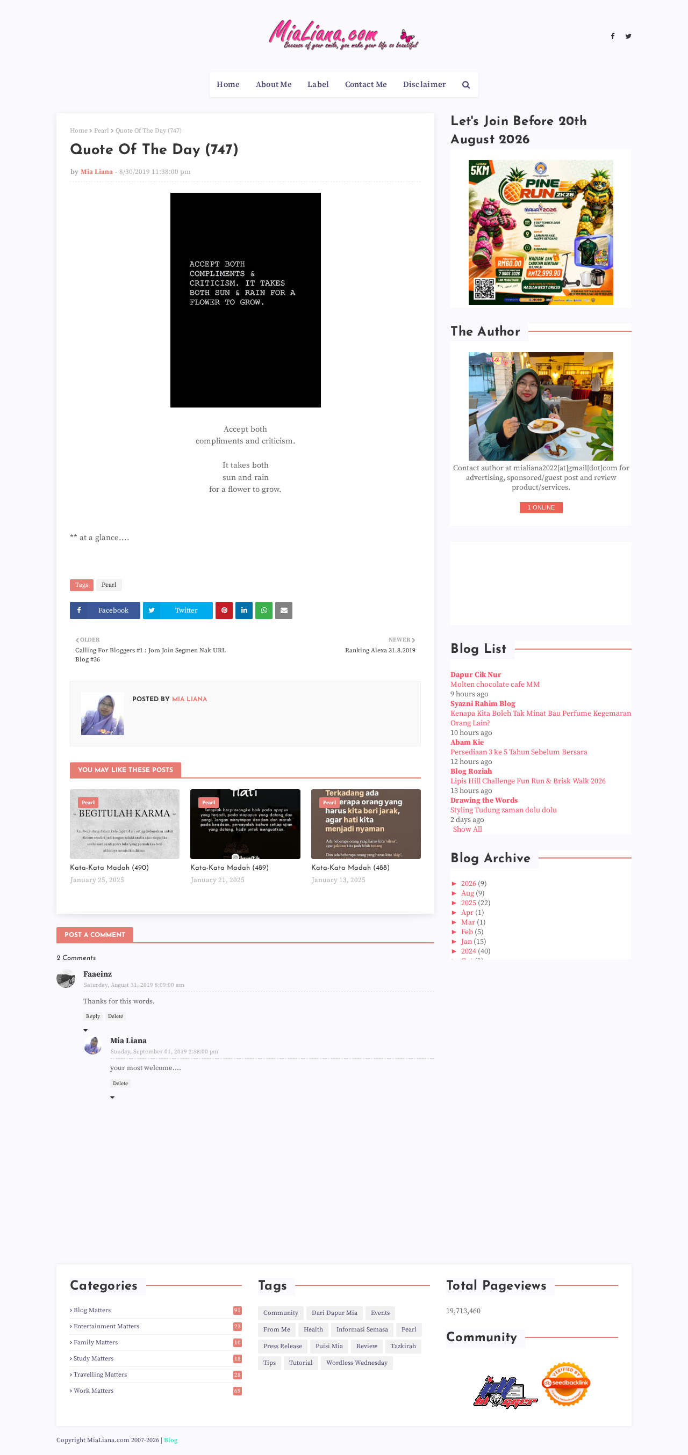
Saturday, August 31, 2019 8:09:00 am (134, 985)
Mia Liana (97, 172)
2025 (469, 903)
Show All (467, 829)
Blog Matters (157, 1310)
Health (313, 1330)
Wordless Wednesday (357, 1363)
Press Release (282, 1346)
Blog (170, 1440)
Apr (468, 913)
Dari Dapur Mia (334, 1313)
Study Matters (157, 1359)
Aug (468, 893)
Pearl (101, 131)
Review (366, 1346)
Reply (93, 1016)
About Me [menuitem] (274, 84)
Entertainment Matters (157, 1326)
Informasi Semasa (362, 1330)
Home (79, 131)
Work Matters (157, 1391)
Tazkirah (403, 1346)
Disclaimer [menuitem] (425, 84)
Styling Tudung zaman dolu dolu (503, 810)
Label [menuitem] (318, 84)
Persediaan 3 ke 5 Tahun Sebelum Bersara (518, 752)
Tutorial (301, 1363)
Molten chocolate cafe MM (495, 684)
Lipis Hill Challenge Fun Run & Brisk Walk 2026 (528, 781)
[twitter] (627, 36)
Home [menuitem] (228, 84)
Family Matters (157, 1342)
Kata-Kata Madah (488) (350, 867)
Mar (469, 922)
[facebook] (612, 36)
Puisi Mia (329, 1346)
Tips (269, 1363)
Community (280, 1313)
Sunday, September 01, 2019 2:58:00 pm (164, 1052)
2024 (469, 951)
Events (380, 1313)
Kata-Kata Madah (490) (109, 867)
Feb (468, 932)
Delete (115, 1016)
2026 (469, 884)
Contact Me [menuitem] (366, 84)
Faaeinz (97, 974)
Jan (467, 942)
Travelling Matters (157, 1375)
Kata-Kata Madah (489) (229, 867)
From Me (276, 1330)
